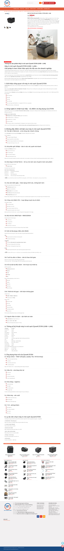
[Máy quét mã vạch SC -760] (43, 470)
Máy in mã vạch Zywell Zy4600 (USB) (38, 455)
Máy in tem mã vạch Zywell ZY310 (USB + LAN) (32, 11)
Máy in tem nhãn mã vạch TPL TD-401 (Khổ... (24, 455)
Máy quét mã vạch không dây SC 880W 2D (50, 474)
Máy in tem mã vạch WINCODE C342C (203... (12, 478)
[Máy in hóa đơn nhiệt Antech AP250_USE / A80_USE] (6, 462)
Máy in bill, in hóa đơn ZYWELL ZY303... (12, 493)
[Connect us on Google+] (41, 516)
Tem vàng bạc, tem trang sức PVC (13, 489)
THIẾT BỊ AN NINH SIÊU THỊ (53, 509)
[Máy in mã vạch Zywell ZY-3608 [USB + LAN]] (10, 449)
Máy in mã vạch (44, 19)
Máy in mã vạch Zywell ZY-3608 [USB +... (10, 455)
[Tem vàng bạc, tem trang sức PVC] (6, 489)
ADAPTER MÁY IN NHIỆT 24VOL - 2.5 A (12, 466)
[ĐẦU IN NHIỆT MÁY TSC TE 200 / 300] (6, 481)
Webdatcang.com (15, 549)
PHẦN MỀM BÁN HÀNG (52, 504)
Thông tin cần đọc (40, 503)
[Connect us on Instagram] (44, 516)
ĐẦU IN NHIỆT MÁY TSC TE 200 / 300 (13, 481)
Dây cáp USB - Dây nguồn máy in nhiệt (13, 498)
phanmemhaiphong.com (13, 547)
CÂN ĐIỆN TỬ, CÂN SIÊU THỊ (53, 512)
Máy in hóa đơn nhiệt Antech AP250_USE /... (12, 462)
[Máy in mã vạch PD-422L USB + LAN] (24, 474)
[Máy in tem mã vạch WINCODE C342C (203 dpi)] (6, 477)
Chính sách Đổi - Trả (40, 505)
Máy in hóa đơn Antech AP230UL (12, 470)
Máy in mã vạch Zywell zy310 (33, 18)
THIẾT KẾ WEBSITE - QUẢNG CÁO (54, 508)
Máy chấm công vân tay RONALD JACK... (49, 478)
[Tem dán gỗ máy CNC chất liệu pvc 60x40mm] (43, 466)
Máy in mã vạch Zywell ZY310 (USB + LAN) (32, 63)
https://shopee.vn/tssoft (22, 510)
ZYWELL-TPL (21, 11)
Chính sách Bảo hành (40, 506)
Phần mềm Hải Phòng (53, 503)
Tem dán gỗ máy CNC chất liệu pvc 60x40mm (50, 466)
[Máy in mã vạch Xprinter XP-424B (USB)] (24, 470)
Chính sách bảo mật (40, 508)
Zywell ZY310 (7, 110)
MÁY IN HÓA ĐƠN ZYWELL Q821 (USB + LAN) (53, 455)
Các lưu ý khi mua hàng (40, 504)
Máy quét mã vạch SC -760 (49, 470)
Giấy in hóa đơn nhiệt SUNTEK (49, 462)
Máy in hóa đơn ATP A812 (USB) (31, 478)
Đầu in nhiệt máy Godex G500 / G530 (13, 485)
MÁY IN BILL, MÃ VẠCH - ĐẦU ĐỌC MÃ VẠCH (11, 11)
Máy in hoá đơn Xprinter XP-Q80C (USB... (13, 474)
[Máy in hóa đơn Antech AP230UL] (6, 470)
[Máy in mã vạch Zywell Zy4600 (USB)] (38, 449)
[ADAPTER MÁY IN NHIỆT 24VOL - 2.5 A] (6, 466)
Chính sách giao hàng (40, 507)
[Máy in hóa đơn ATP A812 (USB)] (24, 478)
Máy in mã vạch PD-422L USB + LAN (31, 474)
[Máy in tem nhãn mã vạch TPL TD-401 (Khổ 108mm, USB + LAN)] (24, 449)
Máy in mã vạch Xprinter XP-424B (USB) (31, 470)
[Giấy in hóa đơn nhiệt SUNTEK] (43, 462)
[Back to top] (63, 549)
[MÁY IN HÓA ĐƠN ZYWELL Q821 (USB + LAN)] (52, 449)
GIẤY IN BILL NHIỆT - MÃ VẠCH (53, 507)
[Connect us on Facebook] (38, 516)
